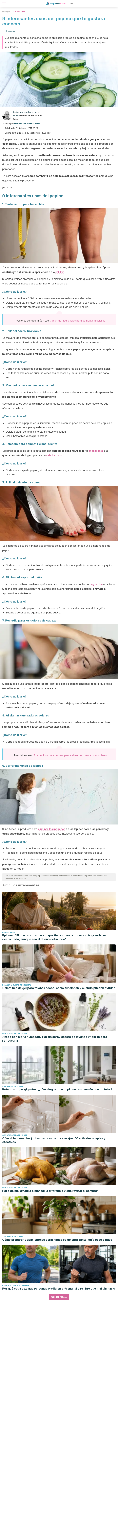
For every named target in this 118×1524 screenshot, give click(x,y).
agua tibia (97, 584)
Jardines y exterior (12, 1086)
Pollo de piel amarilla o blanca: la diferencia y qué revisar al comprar (50, 1191)
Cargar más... (59, 1296)
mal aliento (96, 450)
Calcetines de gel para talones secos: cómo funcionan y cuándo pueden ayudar (58, 988)
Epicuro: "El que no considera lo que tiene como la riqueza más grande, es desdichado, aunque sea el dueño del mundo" (54, 937)
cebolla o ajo (54, 455)
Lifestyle (6, 12)
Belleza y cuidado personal (16, 985)
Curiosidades (19, 12)
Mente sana (8, 932)
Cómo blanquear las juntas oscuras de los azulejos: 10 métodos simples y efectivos (53, 1140)
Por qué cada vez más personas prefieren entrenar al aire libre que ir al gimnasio (58, 1288)
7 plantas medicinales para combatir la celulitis (77, 320)
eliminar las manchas (51, 829)
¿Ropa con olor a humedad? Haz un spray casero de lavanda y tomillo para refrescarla (54, 1038)
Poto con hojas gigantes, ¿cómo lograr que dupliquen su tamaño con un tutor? (57, 1089)
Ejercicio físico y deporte (15, 1285)
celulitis (59, 272)
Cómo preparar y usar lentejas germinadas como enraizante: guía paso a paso (57, 1239)
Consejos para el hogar (14, 1034)
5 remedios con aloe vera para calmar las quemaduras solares (70, 755)
